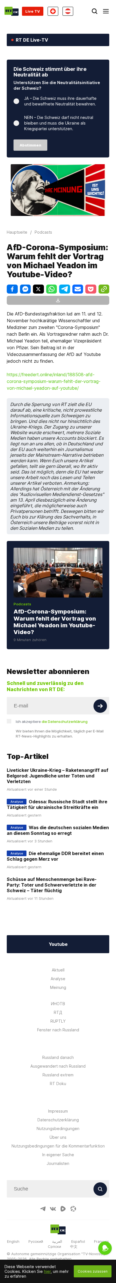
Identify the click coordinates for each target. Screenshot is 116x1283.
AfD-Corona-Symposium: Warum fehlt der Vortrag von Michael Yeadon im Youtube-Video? (55, 621)
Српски (54, 1246)
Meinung (58, 987)
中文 (73, 1246)
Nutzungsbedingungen (58, 1128)
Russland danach (58, 1057)
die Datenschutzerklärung (65, 721)
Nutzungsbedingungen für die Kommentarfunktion (58, 1146)
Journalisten (58, 1163)
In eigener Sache (58, 1154)
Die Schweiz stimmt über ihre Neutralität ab (50, 72)
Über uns (58, 1137)
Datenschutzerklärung (58, 1119)
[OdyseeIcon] (73, 1208)
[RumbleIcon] (63, 1208)
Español (78, 1241)
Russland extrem (58, 1074)
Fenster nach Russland (58, 1029)
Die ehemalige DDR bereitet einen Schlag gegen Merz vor (55, 856)
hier (47, 1271)
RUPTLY (58, 1021)
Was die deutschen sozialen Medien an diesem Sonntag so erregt (58, 830)
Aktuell (58, 970)
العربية (57, 1241)
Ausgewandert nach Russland (58, 1066)
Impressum (58, 1111)
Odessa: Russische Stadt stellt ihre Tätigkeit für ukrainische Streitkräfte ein (57, 804)
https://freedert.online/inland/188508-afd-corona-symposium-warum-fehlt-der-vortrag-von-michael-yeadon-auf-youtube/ (54, 381)
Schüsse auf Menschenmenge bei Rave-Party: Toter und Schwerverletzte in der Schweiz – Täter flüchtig (52, 884)
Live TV (32, 11)
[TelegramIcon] (42, 1208)
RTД (58, 1012)
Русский (35, 1241)
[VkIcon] (52, 1208)
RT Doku (58, 1083)
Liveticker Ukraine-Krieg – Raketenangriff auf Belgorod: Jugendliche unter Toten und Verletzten (57, 775)
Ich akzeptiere (52, 721)
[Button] (100, 706)
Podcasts (22, 604)
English (13, 1241)
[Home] (12, 11)
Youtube (58, 944)
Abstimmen (30, 145)
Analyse (58, 978)
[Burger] (105, 11)
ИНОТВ (58, 1003)
